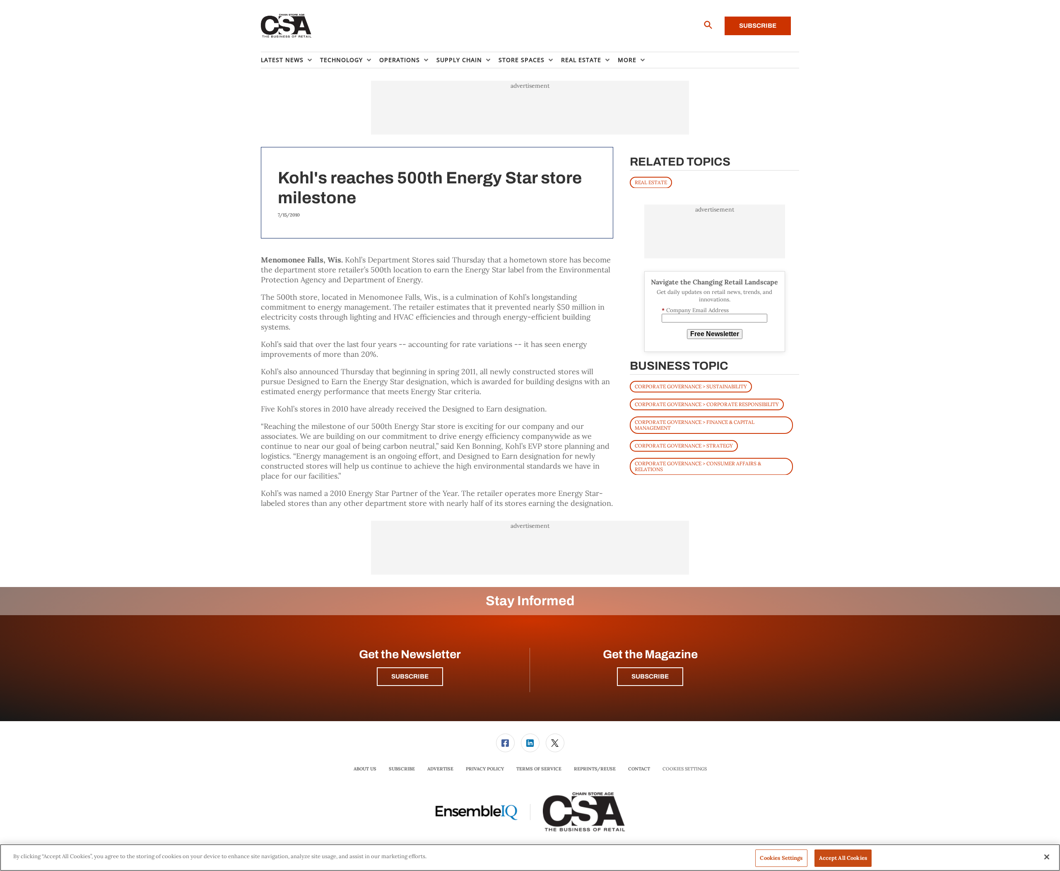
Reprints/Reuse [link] (595, 769)
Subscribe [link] (402, 769)
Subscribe (757, 25)
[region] (530, 857)
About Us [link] (365, 769)
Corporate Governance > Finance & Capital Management (694, 425)
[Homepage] (286, 26)
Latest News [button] (282, 60)
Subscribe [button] (410, 676)
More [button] (627, 60)
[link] (505, 743)
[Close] (1047, 857)
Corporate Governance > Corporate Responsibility (707, 404)
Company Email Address (695, 309)
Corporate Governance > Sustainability (691, 386)
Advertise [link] (440, 769)
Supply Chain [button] (459, 60)
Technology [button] (341, 60)
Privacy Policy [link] (485, 769)
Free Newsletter (714, 333)
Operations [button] (399, 60)
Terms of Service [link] (538, 769)
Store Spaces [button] (521, 60)
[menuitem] (290, 60)
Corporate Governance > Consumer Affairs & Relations (698, 466)
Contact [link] (639, 769)
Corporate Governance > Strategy (684, 445)
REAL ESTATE (651, 182)
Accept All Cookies (843, 857)
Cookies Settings (684, 769)
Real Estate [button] (581, 60)
